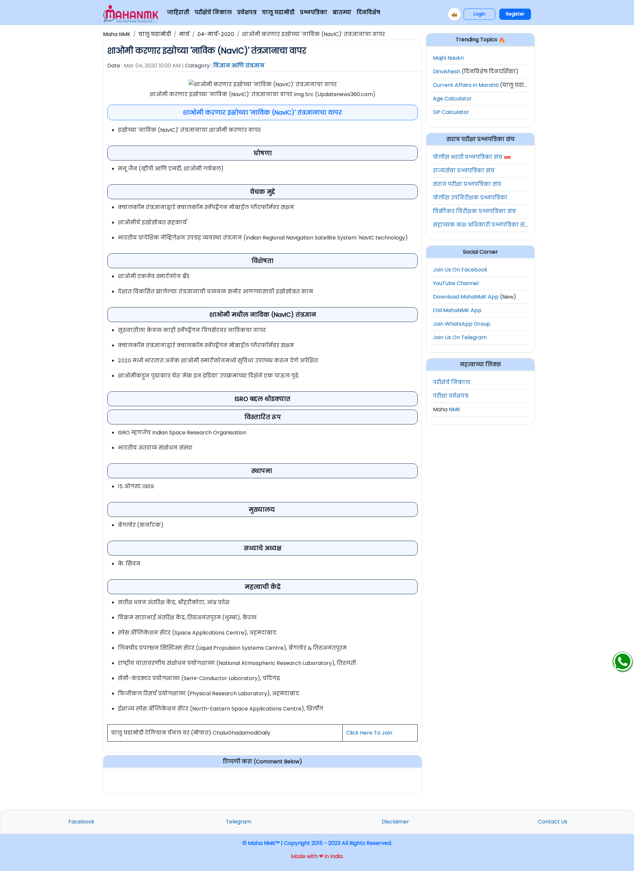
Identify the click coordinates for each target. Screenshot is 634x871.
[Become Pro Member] (454, 14)
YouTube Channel (455, 283)
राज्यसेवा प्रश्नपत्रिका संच (464, 170)
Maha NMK (116, 34)
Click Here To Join (369, 733)
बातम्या (342, 12)
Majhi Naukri (448, 58)
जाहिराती (178, 12)
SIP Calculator (451, 112)
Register (515, 14)
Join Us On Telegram (460, 337)
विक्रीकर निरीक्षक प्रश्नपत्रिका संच (474, 211)
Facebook (81, 821)
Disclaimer (395, 821)
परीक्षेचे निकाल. (452, 382)
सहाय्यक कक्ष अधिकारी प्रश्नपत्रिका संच (481, 225)
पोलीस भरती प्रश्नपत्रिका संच (468, 157)
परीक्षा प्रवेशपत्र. (451, 396)
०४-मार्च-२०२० (215, 34)
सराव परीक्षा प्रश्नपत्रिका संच (467, 184)
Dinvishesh (446, 71)
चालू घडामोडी (278, 12)
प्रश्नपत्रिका (313, 12)
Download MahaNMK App (466, 297)
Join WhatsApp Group (461, 324)
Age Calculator (452, 98)
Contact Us (552, 821)
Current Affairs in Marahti (466, 85)
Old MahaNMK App (457, 310)
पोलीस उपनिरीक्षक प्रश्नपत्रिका (470, 197)
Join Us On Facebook (460, 269)
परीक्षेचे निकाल (213, 12)
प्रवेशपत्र (247, 12)
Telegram (238, 821)
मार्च (184, 34)
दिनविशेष (368, 12)
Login (479, 14)
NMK (454, 409)
